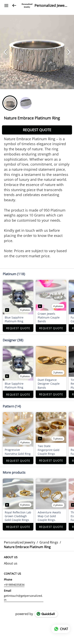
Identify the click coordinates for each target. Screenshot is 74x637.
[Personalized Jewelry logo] (27, 6)
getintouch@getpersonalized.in (23, 598)
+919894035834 (14, 584)
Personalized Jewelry (51, 6)
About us (10, 563)
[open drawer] (6, 6)
